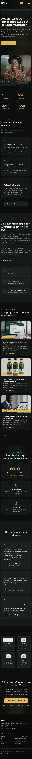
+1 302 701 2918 (20, 739)
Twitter (7, 728)
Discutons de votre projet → (16, 204)
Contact (3, 743)
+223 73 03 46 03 (21, 736)
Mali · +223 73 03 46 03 (9, 705)
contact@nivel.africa (20, 741)
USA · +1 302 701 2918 (23, 705)
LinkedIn (13, 728)
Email (2, 728)
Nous (2, 739)
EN (24, 3)
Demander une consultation (16, 700)
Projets (3, 736)
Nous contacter (9, 43)
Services (3, 741)
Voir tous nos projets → (11, 436)
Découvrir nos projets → (11, 49)
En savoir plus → (8, 260)
